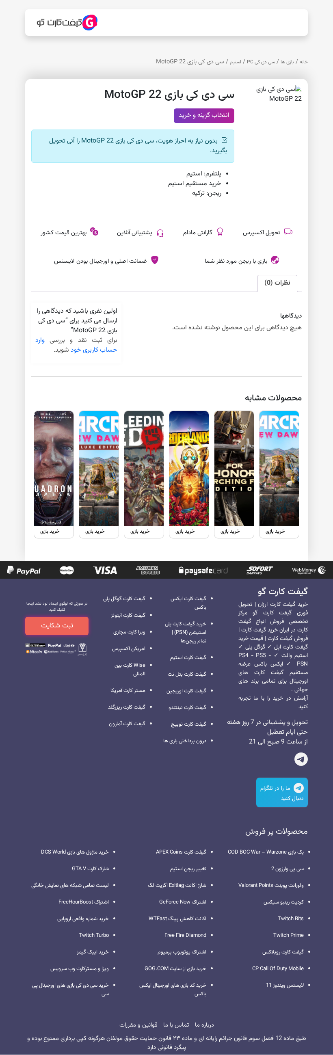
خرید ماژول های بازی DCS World (75, 852)
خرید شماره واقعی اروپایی (83, 919)
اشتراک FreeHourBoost (83, 902)
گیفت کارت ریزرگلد (126, 707)
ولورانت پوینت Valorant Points (271, 886)
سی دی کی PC (261, 62)
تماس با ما (176, 1025)
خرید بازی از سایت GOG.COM (175, 969)
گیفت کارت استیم (188, 658)
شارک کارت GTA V (90, 869)
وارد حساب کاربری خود (76, 345)
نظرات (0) (277, 283)
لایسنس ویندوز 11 (285, 985)
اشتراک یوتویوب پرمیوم (182, 952)
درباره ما (204, 1025)
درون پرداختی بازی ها (184, 741)
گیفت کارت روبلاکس (283, 952)
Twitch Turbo (94, 936)
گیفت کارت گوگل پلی (124, 599)
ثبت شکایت (57, 625)
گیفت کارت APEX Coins (181, 852)
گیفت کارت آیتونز (128, 616)
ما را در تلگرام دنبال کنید (282, 794)
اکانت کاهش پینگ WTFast (177, 919)
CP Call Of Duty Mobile (278, 969)
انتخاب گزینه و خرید (204, 115)
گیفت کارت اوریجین (186, 691)
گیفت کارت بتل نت (187, 674)
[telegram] (301, 761)
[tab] (277, 283)
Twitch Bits (291, 919)
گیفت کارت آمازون (127, 724)
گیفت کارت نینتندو (187, 708)
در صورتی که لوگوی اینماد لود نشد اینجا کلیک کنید (57, 607)
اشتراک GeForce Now (182, 902)
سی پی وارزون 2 (287, 869)
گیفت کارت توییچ (188, 724)
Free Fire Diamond (185, 936)
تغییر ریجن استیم (188, 869)
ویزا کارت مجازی (129, 632)
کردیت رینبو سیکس (284, 902)
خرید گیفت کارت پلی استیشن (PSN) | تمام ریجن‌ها (185, 632)
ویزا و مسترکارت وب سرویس (79, 969)
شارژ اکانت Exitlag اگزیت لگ (177, 886)
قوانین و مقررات (138, 1025)
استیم (235, 62)
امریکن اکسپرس (128, 649)
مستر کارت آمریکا (127, 691)
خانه (304, 62)
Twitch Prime (288, 936)
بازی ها (287, 62)
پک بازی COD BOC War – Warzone (266, 852)
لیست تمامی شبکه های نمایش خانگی (70, 886)
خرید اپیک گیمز (93, 952)
